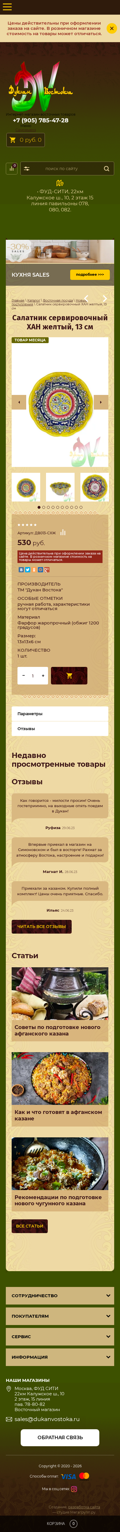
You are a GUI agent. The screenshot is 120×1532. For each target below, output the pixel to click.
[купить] (69, 675)
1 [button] (39, 507)
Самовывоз (25, 130)
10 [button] (81, 507)
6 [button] (62, 507)
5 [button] (57, 507)
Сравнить (63, 532)
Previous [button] (19, 402)
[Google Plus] (47, 569)
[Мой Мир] (40, 569)
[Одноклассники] (34, 569)
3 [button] (48, 507)
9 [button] (76, 507)
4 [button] (53, 507)
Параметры (30, 713)
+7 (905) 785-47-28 (40, 120)
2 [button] (43, 507)
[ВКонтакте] (21, 569)
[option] (60, 402)
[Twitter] (27, 569)
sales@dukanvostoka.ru (47, 1419)
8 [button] (71, 507)
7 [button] (67, 507)
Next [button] (101, 402)
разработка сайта (84, 1507)
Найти (106, 168)
